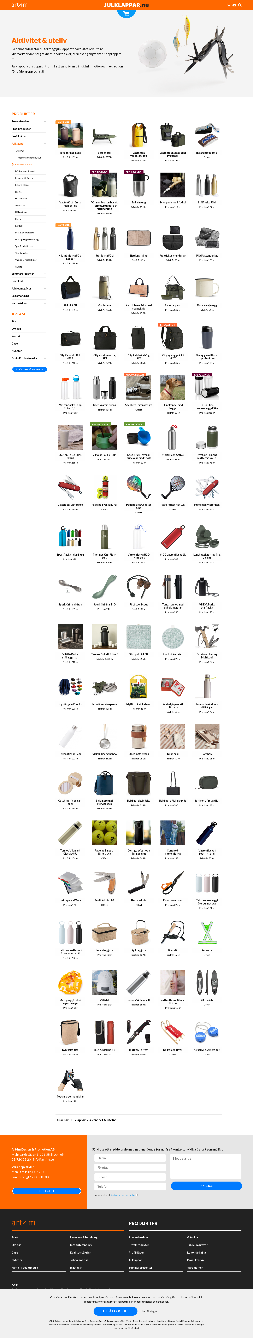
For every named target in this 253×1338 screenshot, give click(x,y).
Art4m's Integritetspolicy (123, 1195)
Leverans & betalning (84, 1237)
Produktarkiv (195, 1260)
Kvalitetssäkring (80, 1252)
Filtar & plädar (22, 184)
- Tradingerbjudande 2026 (28, 157)
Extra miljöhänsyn (24, 178)
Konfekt (19, 225)
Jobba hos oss (79, 1260)
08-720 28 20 (21, 1159)
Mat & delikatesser (24, 232)
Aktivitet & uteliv (23, 164)
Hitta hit (47, 1191)
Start (15, 321)
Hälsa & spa (21, 212)
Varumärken (19, 303)
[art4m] (21, 5)
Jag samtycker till (115, 1195)
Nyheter (17, 350)
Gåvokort (20, 205)
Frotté (18, 191)
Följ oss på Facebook (30, 369)
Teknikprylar (21, 253)
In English (76, 1267)
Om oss (16, 328)
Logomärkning (20, 295)
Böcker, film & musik (25, 171)
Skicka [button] (207, 1186)
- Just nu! (19, 150)
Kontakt (17, 336)
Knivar (18, 218)
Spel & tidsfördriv (24, 246)
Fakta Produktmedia (24, 358)
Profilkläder (19, 136)
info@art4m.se (43, 1159)
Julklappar (18, 143)
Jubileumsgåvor (21, 288)
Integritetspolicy (81, 1245)
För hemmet (21, 198)
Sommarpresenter (23, 273)
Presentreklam (21, 121)
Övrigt (18, 266)
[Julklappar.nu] (126, 5)
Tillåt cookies (115, 1311)
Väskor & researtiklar (25, 259)
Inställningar (149, 1311)
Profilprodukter (21, 128)
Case (15, 343)
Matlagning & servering (27, 239)
